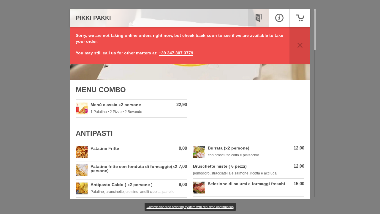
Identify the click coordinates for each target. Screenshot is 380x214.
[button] (299, 45)
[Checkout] (299, 18)
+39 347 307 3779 (176, 53)
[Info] (279, 18)
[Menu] (258, 18)
